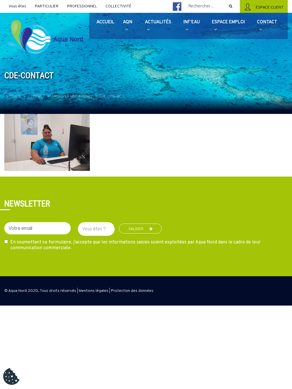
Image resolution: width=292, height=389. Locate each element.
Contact (36, 96)
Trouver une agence (72, 96)
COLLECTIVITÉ (118, 6)
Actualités (158, 22)
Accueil (13, 96)
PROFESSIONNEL (82, 6)
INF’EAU (191, 22)
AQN (127, 22)
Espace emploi (228, 22)
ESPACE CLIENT (268, 7)
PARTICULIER (46, 6)
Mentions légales (93, 290)
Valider (135, 229)
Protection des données (132, 290)
